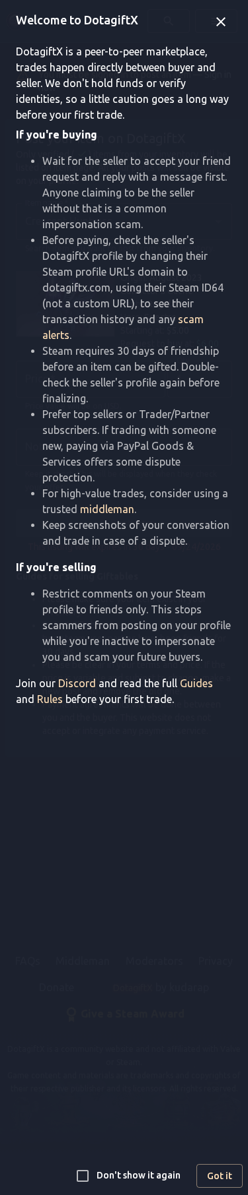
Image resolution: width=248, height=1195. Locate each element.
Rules (50, 699)
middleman (107, 509)
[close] (221, 22)
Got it (219, 1176)
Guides (196, 683)
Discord (77, 683)
